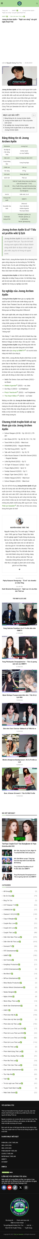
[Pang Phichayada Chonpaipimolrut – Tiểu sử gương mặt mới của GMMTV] (19, 647)
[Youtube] (9, 1187)
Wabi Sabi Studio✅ (20, 1092)
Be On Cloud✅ (20, 896)
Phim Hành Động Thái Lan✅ (20, 1051)
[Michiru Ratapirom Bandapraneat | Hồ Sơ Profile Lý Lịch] (19, 745)
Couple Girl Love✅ (20, 928)
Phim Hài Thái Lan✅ (20, 1047)
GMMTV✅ (15, 10)
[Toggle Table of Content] (32, 115)
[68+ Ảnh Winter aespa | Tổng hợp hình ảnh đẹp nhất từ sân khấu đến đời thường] (7, 861)
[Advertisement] (19, 42)
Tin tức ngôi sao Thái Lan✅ (20, 1083)
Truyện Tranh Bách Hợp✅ (20, 1088)
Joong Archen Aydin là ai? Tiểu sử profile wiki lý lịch (19, 122)
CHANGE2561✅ (20, 910)
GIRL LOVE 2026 (7, 1145)
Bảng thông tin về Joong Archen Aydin (17, 118)
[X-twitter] (20, 1187)
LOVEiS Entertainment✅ (20, 969)
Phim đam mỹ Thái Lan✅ (20, 1024)
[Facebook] (4, 1187)
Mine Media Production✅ (20, 983)
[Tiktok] (15, 1187)
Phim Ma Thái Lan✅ (20, 1061)
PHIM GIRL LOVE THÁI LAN (10, 1142)
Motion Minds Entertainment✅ (20, 987)
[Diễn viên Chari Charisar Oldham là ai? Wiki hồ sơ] (19, 714)
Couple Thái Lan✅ (20, 932)
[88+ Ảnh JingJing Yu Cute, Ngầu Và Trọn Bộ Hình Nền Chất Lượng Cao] (7, 853)
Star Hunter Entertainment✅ (20, 1070)
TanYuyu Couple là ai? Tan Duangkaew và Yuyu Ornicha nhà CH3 (19, 845)
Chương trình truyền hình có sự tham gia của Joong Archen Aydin (19, 129)
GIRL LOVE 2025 (7, 1148)
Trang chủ (5, 10)
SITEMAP (5, 1162)
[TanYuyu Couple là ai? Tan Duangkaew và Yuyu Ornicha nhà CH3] (19, 829)
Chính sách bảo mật (23, 1220)
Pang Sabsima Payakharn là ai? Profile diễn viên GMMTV (23, 868)
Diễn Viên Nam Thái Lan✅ (20, 937)
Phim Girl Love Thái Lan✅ (20, 1042)
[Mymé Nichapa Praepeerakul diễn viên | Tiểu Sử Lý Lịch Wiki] (19, 680)
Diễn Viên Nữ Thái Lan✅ (20, 942)
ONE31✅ (20, 1010)
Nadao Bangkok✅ (20, 992)
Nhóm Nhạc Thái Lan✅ (20, 1001)
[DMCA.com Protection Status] (8, 1172)
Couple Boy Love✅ (20, 923)
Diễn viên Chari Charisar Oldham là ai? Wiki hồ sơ (19, 729)
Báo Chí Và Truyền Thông (13, 1228)
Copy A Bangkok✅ (20, 919)
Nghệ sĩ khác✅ (20, 996)
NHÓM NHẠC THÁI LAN (9, 1156)
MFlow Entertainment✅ (20, 978)
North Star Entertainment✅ (20, 1006)
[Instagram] (26, 1187)
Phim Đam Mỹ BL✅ (20, 1015)
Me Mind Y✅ (20, 974)
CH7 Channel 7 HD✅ (20, 905)
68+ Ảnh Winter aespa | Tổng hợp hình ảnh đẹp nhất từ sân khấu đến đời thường (24, 861)
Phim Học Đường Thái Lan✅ (20, 1056)
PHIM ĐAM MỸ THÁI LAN (9, 1151)
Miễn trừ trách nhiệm (17, 1223)
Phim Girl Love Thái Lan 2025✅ (20, 1033)
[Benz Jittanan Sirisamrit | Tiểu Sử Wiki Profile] (19, 778)
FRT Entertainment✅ (20, 951)
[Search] (37, 3)
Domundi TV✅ (20, 946)
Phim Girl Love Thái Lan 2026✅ (20, 1038)
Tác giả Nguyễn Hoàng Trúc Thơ (13, 1225)
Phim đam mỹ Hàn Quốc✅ (20, 1019)
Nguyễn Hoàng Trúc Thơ (14, 63)
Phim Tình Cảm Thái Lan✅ (20, 1065)
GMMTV (4, 1159)
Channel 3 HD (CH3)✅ (20, 914)
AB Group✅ (20, 891)
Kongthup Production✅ (20, 964)
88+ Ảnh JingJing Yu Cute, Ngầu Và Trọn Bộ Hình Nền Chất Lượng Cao (25, 852)
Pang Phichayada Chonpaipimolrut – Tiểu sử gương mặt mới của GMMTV (25, 876)
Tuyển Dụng (28, 1228)
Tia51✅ (20, 1079)
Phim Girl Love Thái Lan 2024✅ (20, 1029)
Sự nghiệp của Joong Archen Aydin (16, 125)
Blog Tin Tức (20, 900)
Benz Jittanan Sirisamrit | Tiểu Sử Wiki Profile (19, 793)
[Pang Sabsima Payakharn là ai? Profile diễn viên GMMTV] (19, 614)
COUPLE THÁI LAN (7, 1153)
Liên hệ (29, 1225)
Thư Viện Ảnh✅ (20, 1074)
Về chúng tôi (9, 1220)
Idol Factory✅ (20, 960)
